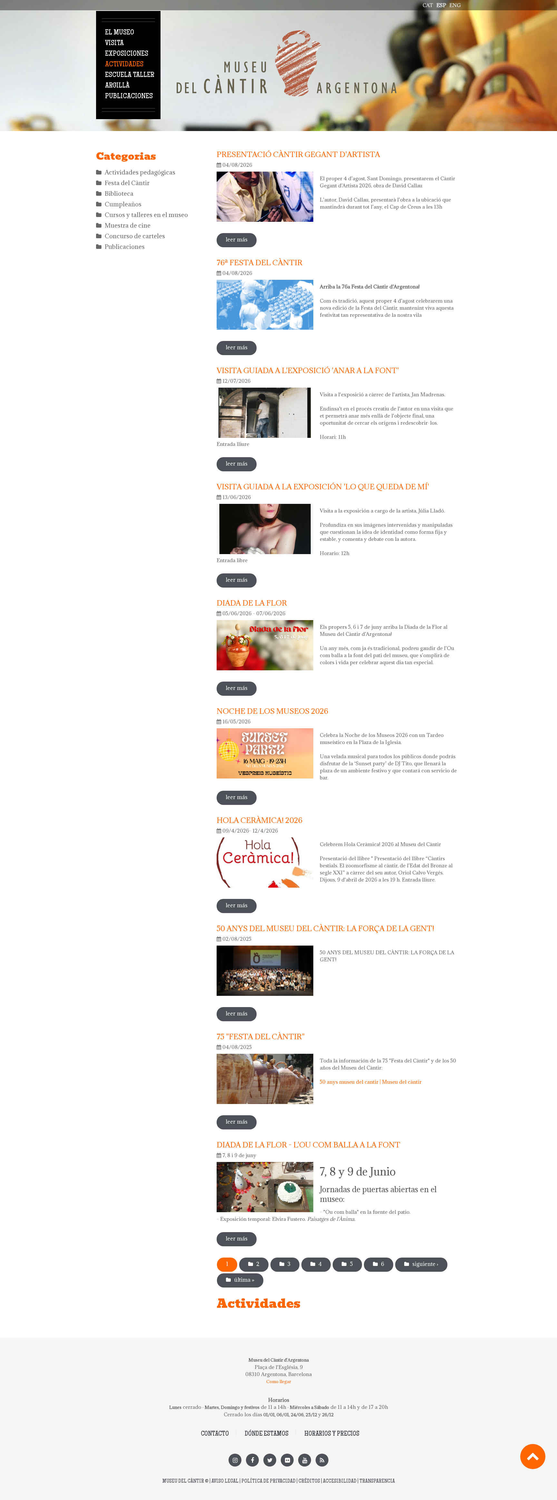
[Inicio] (286, 34)
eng (455, 5)
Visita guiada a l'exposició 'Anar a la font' (308, 370)
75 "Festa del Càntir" (261, 1036)
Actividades (124, 65)
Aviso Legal (225, 1481)
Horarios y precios (331, 1434)
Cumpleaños (123, 204)
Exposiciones (126, 54)
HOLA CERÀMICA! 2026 (259, 820)
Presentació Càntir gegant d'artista (298, 154)
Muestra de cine (128, 225)
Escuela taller (129, 75)
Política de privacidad (268, 1481)
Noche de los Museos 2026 (272, 711)
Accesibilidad (340, 1481)
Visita (114, 43)
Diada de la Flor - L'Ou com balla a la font (308, 1144)
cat (428, 5)
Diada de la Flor (252, 603)
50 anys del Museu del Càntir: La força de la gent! (325, 928)
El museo (119, 33)
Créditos (309, 1481)
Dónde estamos (266, 1434)
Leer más (241, 239)
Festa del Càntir (127, 183)
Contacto (215, 1434)
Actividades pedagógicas (140, 172)
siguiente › (425, 1264)
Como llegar (278, 1381)
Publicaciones (129, 96)
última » (244, 1279)
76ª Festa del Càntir (259, 262)
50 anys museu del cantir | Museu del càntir (371, 1082)
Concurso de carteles (135, 236)
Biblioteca (119, 193)
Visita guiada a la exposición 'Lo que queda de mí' (323, 486)
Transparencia (377, 1481)
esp (441, 5)
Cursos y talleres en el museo (146, 215)
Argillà (117, 86)
